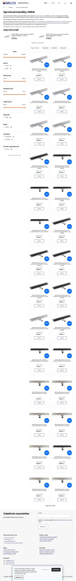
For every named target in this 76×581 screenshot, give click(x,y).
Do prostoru (9, 136)
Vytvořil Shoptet (68, 576)
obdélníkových (50, 21)
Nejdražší (54, 48)
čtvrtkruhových (42, 21)
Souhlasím (56, 569)
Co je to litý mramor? (9, 550)
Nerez (8, 68)
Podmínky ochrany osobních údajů (14, 543)
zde (24, 573)
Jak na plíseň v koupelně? (46, 539)
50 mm (8, 149)
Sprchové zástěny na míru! (47, 551)
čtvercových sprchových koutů (63, 21)
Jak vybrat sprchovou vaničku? (48, 537)
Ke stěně (9, 139)
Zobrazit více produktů (37, 43)
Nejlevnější (45, 48)
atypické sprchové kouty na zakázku (57, 23)
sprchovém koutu (40, 16)
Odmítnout (45, 569)
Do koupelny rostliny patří (10, 551)
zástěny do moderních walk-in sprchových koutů (34, 23)
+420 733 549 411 (10, 562)
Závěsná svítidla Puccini (46, 553)
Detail (39, 79)
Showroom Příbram (9, 537)
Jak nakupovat (8, 539)
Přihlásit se (43, 527)
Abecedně (63, 48)
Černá (8, 65)
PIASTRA (41, 19)
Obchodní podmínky (10, 541)
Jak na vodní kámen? (45, 541)
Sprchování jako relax (9, 553)
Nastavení (19, 577)
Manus (8, 127)
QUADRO (36, 19)
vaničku (53, 16)
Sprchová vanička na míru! (47, 550)
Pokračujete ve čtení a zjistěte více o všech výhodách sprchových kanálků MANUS (24, 26)
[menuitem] (24, 3)
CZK (53, 3)
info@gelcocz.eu (10, 560)
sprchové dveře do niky (12, 23)
